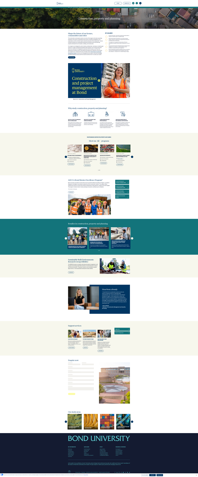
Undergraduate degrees (104, 455)
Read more (118, 464)
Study (118, 3)
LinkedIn (117, 472)
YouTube (123, 472)
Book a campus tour (119, 332)
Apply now (117, 329)
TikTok (121, 472)
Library (85, 452)
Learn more (71, 272)
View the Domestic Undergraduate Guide (120, 187)
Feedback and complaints (88, 455)
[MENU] (140, 3)
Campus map (86, 450)
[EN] (133, 3)
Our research (118, 449)
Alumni (117, 455)
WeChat (127, 472)
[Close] (196, 475)
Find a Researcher (119, 450)
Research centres (119, 451)
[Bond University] (60, 3)
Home (69, 7)
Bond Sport (86, 451)
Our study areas (75, 7)
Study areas (120, 158)
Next (132, 157)
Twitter (125, 472)
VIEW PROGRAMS (71, 57)
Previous (66, 157)
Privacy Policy (70, 455)
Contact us (126, 3)
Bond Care (70, 449)
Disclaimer (70, 456)
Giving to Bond (70, 451)
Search (137, 3)
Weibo (129, 472)
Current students (87, 449)
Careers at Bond (71, 452)
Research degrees (119, 452)
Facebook (115, 472)
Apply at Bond (102, 449)
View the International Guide (120, 196)
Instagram (119, 472)
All (99, 141)
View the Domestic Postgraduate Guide (120, 191)
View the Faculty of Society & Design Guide (121, 182)
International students (104, 452)
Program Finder (102, 450)
